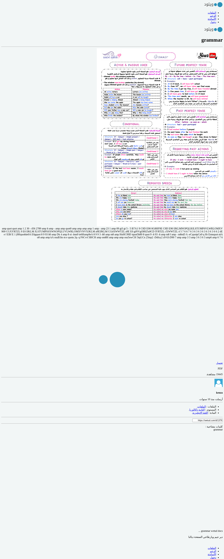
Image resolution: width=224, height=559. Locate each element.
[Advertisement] (124, 480)
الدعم (213, 15)
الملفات (212, 12)
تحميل (219, 363)
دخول (213, 22)
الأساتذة (212, 19)
